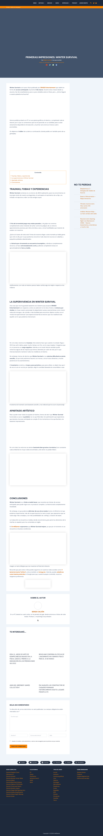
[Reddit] (46, 65)
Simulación (56, 796)
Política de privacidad (83, 778)
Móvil (31, 782)
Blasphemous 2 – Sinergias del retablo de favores (87, 191)
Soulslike (55, 798)
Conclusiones (15, 182)
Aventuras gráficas (58, 776)
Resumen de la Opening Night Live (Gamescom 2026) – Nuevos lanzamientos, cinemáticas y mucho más (88, 223)
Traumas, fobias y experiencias (20, 176)
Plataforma (56, 786)
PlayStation (33, 776)
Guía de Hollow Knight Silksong (14, 794)
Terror (55, 800)
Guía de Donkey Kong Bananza (14, 792)
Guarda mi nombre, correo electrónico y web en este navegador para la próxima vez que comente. (36, 741)
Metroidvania (57, 784)
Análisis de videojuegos (15, 7)
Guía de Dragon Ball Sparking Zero (15, 790)
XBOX (31, 780)
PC (30, 772)
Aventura (55, 774)
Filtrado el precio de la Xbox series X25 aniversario (87, 206)
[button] (44, 3)
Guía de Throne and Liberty (13, 786)
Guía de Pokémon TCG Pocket (14, 784)
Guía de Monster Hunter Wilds (14, 778)
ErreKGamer (16, 527)
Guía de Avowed (10, 776)
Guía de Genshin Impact (13, 788)
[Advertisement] (51, 69)
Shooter (55, 794)
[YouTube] (96, 3)
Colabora (79, 774)
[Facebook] (56, 65)
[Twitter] (93, 3)
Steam (31, 774)
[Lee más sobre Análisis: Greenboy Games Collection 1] (23, 675)
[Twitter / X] (38, 620)
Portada (8, 7)
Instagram (42, 572)
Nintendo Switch (34, 778)
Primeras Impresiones (59, 62)
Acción (55, 772)
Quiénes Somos (81, 772)
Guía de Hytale (10, 796)
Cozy (54, 778)
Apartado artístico (16, 180)
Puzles (55, 788)
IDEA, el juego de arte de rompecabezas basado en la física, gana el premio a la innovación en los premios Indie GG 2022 (22, 658)
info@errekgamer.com (83, 776)
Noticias (52, 62)
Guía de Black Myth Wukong (14, 782)
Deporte (55, 780)
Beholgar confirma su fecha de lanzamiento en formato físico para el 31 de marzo (51, 656)
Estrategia (56, 782)
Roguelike (56, 790)
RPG (54, 792)
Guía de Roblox (10, 780)
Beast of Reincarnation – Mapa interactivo (88, 197)
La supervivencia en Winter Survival (21, 178)
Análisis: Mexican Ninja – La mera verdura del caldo (88, 213)
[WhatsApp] (53, 65)
